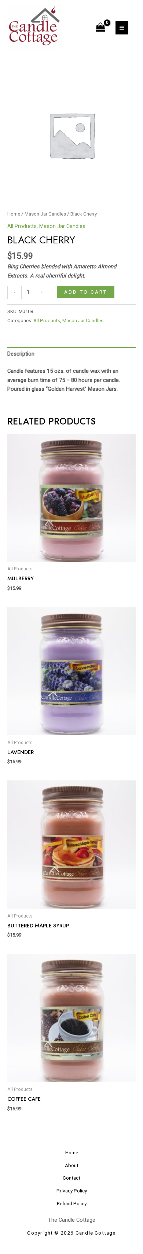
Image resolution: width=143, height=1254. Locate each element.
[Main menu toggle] (121, 27)
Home (13, 214)
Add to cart (85, 292)
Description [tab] (20, 353)
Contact (71, 1178)
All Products (22, 226)
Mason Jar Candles (45, 214)
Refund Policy (72, 1203)
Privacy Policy (71, 1191)
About (71, 1165)
